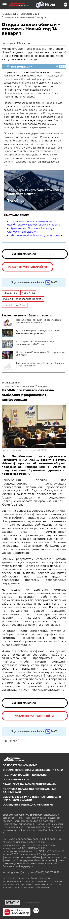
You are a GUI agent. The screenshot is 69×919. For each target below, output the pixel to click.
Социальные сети (16, 779)
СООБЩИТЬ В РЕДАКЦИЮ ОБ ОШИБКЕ (28, 804)
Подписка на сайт (16, 774)
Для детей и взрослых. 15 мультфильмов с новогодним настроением (37, 332)
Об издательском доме (20, 765)
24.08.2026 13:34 (11, 382)
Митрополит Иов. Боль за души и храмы (35, 235)
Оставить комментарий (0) (27, 266)
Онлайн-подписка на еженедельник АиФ (33, 769)
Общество (23, 43)
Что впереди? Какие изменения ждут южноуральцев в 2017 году (35, 342)
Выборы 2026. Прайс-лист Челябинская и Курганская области (32, 798)
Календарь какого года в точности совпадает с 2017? (34, 192)
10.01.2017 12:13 (10, 13)
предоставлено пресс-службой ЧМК (24, 450)
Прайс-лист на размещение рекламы (29, 784)
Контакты (39, 774)
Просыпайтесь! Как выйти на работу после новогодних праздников (38, 321)
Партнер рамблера (32, 902)
